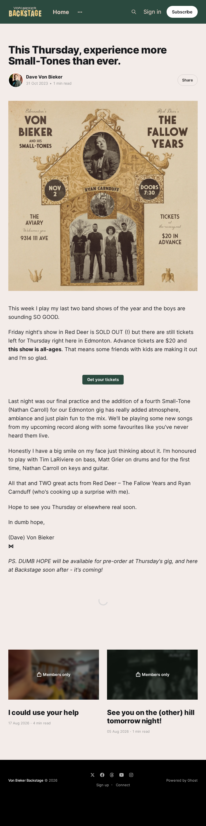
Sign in (152, 12)
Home (61, 12)
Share (187, 80)
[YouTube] (121, 775)
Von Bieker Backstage (25, 780)
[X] (92, 775)
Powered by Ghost (182, 780)
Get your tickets (103, 379)
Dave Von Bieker (44, 77)
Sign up (102, 785)
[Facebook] (102, 775)
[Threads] (112, 775)
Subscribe (182, 12)
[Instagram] (131, 775)
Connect (123, 785)
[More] (80, 12)
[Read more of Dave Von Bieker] (15, 80)
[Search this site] (134, 12)
